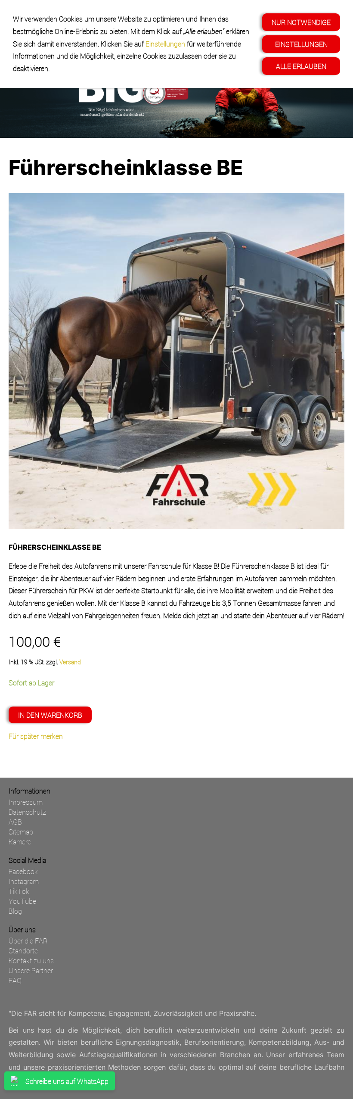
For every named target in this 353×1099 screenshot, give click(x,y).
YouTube (22, 901)
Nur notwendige (301, 22)
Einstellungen (165, 43)
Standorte (23, 950)
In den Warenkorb (50, 714)
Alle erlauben (301, 66)
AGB (15, 821)
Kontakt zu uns (31, 960)
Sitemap (21, 831)
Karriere (20, 841)
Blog (15, 910)
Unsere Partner (31, 970)
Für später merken (36, 736)
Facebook (23, 871)
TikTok (19, 891)
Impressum (26, 801)
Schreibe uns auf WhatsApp (66, 1081)
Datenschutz (27, 811)
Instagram (24, 881)
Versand (70, 662)
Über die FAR (28, 940)
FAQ (15, 980)
